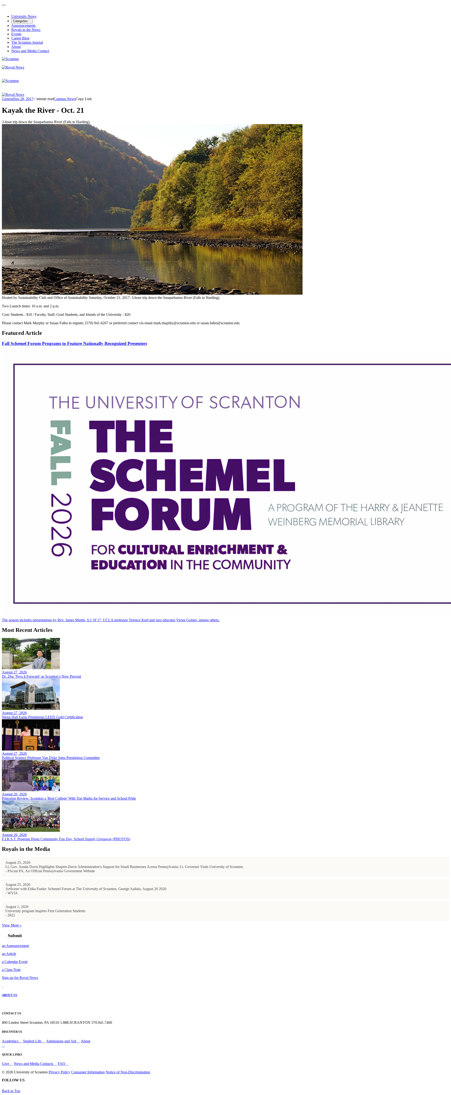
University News (23, 16)
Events (16, 34)
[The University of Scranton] (10, 59)
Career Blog (20, 38)
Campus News (65, 99)
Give (6, 1064)
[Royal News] (13, 67)
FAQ (61, 1064)
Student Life (32, 1041)
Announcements (23, 25)
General (8, 99)
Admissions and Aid (61, 1041)
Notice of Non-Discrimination (128, 1072)
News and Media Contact (30, 51)
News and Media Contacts (34, 1064)
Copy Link (84, 99)
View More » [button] (12, 925)
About (16, 47)
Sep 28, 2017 (23, 99)
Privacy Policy (59, 1072)
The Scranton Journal (27, 42)
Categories (21, 21)
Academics (10, 1041)
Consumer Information (88, 1072)
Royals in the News (25, 30)
